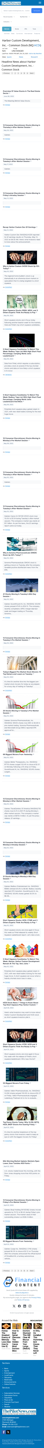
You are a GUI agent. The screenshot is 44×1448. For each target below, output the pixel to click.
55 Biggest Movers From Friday (17, 1083)
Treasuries (37, 33)
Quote (9, 57)
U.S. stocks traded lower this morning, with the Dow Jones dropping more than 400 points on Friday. (22, 1173)
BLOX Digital (31, 1443)
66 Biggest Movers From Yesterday (18, 754)
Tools (34, 29)
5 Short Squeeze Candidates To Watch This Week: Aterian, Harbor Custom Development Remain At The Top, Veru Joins (21, 961)
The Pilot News (14, 1440)
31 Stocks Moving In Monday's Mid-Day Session (19, 877)
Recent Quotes (7, 17)
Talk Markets (8, 374)
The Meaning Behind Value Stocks (17, 101)
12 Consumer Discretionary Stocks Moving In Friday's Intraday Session (21, 194)
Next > (32, 73)
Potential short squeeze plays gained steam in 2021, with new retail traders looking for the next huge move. (22, 411)
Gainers (7, 135)
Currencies (19, 33)
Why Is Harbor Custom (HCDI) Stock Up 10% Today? (21, 267)
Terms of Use (37, 1440)
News (12, 33)
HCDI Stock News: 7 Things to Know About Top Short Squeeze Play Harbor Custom (20, 1004)
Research (34, 57)
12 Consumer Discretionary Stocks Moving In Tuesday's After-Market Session (21, 160)
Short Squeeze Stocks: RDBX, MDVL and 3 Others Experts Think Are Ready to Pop (20, 311)
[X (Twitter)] (14, 1306)
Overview (6, 33)
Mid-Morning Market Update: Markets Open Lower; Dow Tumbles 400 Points (21, 1162)
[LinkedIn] (24, 1306)
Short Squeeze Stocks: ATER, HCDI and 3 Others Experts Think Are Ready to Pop (20, 1045)
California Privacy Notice (16, 1441)
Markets (6, 29)
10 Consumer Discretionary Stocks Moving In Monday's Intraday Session (21, 843)
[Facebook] (19, 1306)
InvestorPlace (8, 287)
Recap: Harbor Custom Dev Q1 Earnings (20, 227)
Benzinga (7, 104)
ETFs (26, 29)
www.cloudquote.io (22, 1293)
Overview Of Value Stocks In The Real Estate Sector (21, 92)
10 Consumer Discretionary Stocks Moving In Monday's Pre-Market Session (21, 439)
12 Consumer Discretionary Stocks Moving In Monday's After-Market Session (21, 800)
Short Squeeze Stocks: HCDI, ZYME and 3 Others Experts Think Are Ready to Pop (20, 921)
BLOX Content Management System (16, 1443)
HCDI (37, 45)
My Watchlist (23, 17)
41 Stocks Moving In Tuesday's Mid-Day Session (19, 595)
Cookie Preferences (28, 1441)
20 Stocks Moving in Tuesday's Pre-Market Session (21, 712)
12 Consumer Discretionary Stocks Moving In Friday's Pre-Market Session (21, 1201)
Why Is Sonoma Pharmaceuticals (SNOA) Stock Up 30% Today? (20, 554)
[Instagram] (30, 1306)
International (28, 33)
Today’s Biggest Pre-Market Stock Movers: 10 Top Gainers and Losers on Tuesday (22, 673)
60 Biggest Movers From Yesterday (18, 1241)
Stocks (17, 29)
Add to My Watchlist (35, 53)
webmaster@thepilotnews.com (18, 1427)
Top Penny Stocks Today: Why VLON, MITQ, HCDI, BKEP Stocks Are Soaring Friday (21, 1123)
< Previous (6, 73)
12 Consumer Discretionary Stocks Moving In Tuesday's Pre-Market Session (21, 639)
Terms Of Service (23, 1300)
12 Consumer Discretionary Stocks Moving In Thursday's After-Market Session (21, 126)
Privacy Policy (36, 1297)
